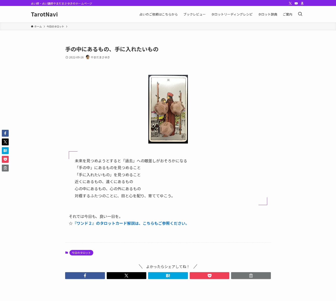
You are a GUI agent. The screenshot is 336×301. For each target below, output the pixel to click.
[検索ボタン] (300, 14)
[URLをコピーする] (251, 275)
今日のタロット (81, 253)
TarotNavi (44, 14)
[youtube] (296, 3)
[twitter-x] (290, 3)
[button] (85, 275)
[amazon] (302, 3)
